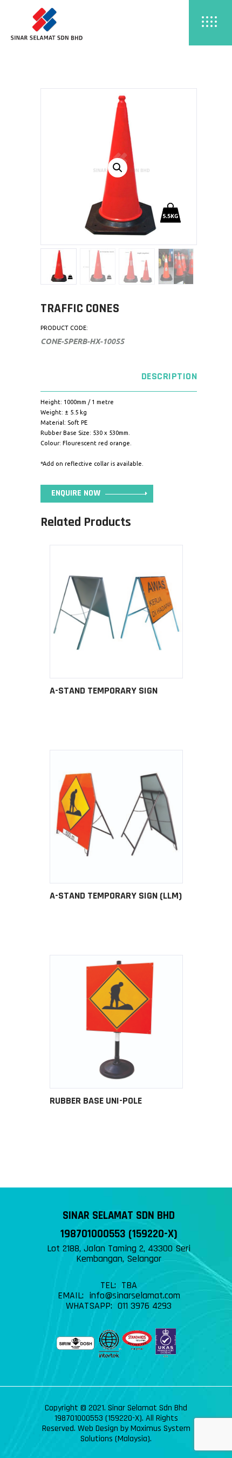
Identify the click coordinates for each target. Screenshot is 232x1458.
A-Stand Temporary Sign (104, 690)
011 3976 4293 (145, 1305)
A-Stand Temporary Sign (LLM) (116, 895)
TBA (129, 1285)
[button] (117, 167)
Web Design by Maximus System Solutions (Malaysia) (134, 1433)
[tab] (118, 376)
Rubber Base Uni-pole (96, 1100)
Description (169, 376)
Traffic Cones (79, 308)
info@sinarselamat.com (134, 1295)
